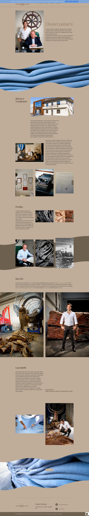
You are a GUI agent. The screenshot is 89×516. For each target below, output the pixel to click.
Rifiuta (71, 1)
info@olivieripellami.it (63, 504)
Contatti (58, 3)
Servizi (46, 3)
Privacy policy (75, 1)
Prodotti (52, 3)
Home (35, 3)
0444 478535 (61, 508)
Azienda (41, 3)
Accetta (66, 1)
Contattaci (49, 469)
